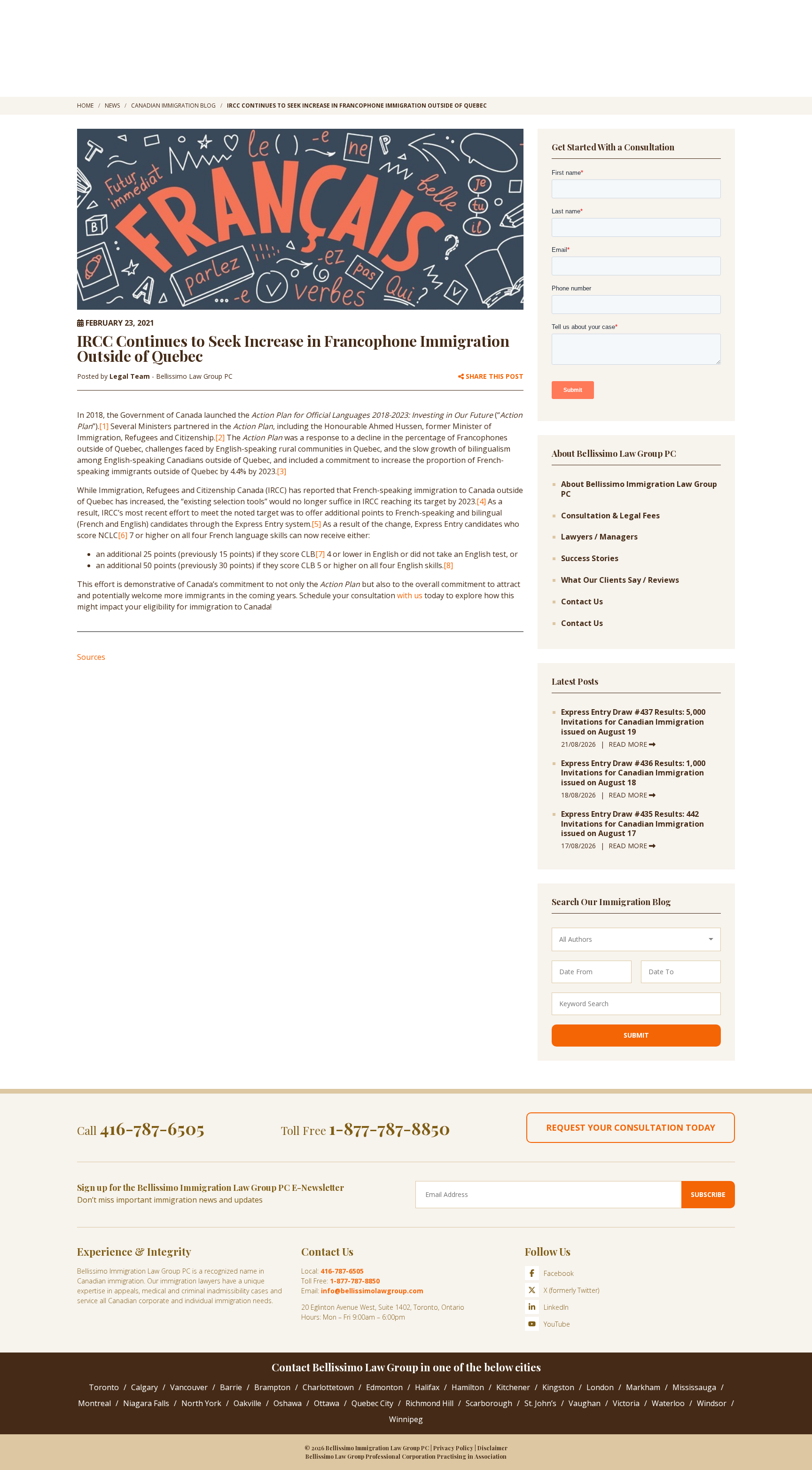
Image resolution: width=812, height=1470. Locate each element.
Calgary (144, 1387)
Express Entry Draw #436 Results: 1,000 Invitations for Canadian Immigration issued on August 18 (633, 773)
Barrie (231, 1387)
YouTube (557, 1324)
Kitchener (513, 1387)
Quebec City (372, 1403)
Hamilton (468, 1387)
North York (201, 1403)
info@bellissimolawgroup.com (372, 1290)
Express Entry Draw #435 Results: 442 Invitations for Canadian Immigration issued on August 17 (632, 823)
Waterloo (668, 1403)
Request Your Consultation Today (630, 1127)
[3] (281, 471)
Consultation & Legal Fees (610, 516)
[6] (122, 535)
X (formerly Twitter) (571, 1290)
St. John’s (540, 1403)
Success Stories (589, 558)
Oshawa (287, 1403)
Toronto (104, 1387)
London (600, 1387)
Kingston (558, 1387)
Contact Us (582, 602)
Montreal (94, 1403)
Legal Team (130, 376)
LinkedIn (556, 1307)
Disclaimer (492, 1448)
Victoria (626, 1403)
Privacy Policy (453, 1448)
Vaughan (585, 1403)
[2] (220, 437)
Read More (629, 744)
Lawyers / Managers (599, 537)
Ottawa (326, 1403)
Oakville (247, 1403)
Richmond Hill (429, 1403)
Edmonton (384, 1387)
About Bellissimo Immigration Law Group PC (639, 489)
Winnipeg (406, 1419)
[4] (481, 501)
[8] (448, 565)
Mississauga (694, 1387)
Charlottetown (328, 1387)
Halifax (427, 1387)
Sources (91, 657)
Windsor (711, 1403)
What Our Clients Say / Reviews (620, 580)
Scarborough (489, 1403)
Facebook (559, 1273)
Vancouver (189, 1387)
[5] (316, 524)
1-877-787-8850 (389, 1128)
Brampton (272, 1387)
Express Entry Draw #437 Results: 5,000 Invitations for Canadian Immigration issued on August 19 (633, 721)
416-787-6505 (152, 1128)
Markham (643, 1387)
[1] (104, 426)
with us (409, 595)
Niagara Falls (146, 1403)
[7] (320, 554)
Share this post (493, 377)
